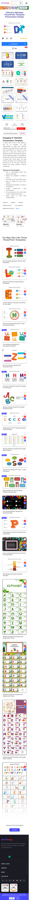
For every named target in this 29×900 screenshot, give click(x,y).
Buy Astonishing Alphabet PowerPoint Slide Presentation (14, 261)
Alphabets (5, 202)
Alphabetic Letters (7, 205)
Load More (14, 830)
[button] (25, 247)
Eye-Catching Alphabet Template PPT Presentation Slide (13, 512)
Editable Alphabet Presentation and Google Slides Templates (14, 757)
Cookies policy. (15, 896)
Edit (21, 48)
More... (18, 208)
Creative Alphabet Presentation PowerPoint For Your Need (14, 303)
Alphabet (21, 202)
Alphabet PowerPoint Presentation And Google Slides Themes (13, 637)
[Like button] (3, 38)
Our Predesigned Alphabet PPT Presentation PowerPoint (11, 345)
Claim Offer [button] (24, 7)
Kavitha (22, 125)
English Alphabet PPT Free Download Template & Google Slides (12, 491)
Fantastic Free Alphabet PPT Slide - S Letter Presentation (14, 470)
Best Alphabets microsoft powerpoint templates (12, 574)
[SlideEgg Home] (14, 839)
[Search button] (21, 3)
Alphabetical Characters (8, 208)
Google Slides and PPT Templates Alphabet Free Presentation (14, 428)
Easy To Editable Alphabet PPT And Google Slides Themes (14, 820)
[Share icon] (7, 38)
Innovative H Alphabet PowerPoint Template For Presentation (14, 386)
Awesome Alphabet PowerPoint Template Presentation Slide (13, 407)
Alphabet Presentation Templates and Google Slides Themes (13, 695)
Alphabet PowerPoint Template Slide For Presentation (13, 282)
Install (21, 128)
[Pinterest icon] (11, 38)
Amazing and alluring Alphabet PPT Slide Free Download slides (13, 324)
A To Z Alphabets (19, 205)
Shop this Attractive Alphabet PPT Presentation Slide (12, 366)
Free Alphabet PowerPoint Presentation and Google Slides (14, 532)
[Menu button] (26, 3)
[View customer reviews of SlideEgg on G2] (13, 867)
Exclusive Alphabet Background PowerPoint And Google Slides (14, 553)
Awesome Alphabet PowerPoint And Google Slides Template (14, 449)
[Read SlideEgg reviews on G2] (5, 867)
